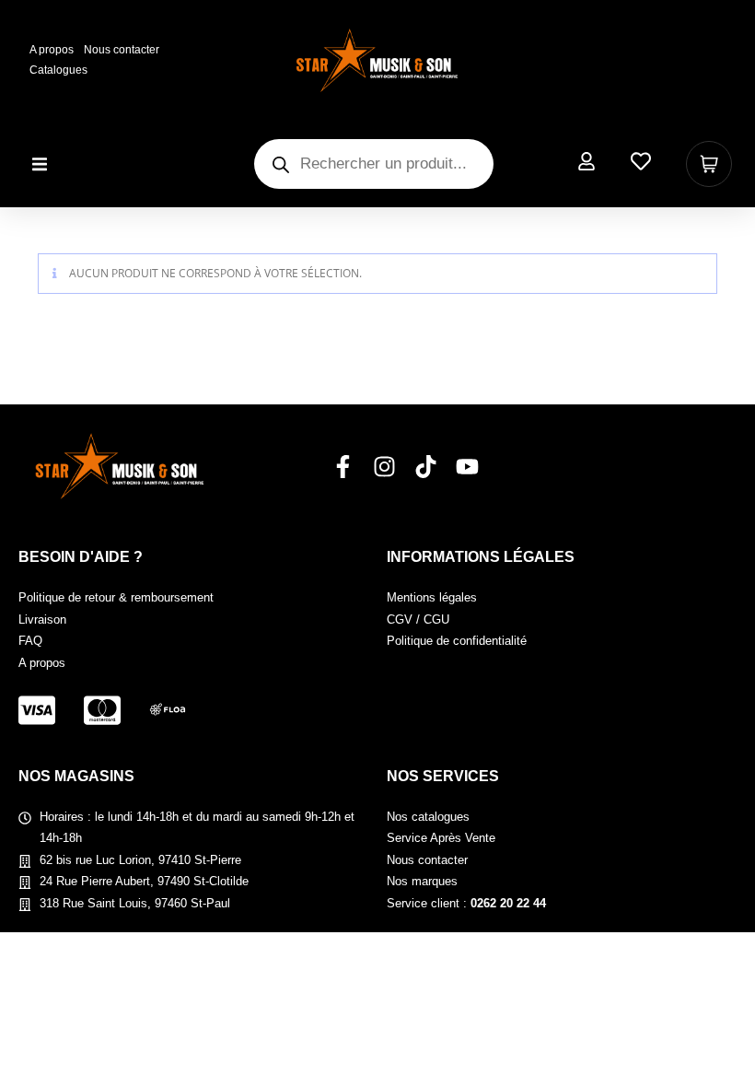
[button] (39, 164)
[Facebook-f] (342, 466)
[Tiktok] (425, 466)
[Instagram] (384, 466)
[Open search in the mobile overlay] (374, 164)
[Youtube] (467, 466)
